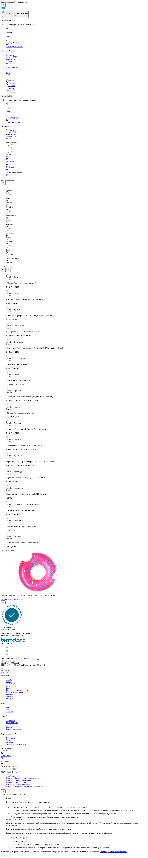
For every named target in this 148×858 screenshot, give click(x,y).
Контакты (9, 725)
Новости (9, 727)
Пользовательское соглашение (17, 782)
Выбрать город (7, 267)
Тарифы (9, 680)
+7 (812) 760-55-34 (13, 43)
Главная (11, 80)
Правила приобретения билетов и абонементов (24, 786)
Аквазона (9, 694)
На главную (18, 599)
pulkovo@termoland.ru (14, 47)
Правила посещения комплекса (18, 784)
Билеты (11, 83)
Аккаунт (11, 88)
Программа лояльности (15, 692)
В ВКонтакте (11, 162)
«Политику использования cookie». (113, 852)
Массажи (9, 712)
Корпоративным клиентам (16, 744)
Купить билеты (12, 67)
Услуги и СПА (11, 57)
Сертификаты (11, 61)
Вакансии (9, 742)
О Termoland (10, 721)
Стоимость (10, 55)
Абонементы (11, 59)
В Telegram (10, 167)
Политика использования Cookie (18, 780)
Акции (8, 63)
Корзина (11, 86)
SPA (7, 710)
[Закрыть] (3, 791)
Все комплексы (12, 723)
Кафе (8, 688)
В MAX (9, 156)
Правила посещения (14, 729)
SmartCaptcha (11, 776)
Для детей (9, 698)
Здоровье (9, 696)
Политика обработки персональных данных (23, 778)
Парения (9, 707)
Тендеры (9, 740)
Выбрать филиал (8, 551)
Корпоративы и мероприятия (17, 690)
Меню (11, 92)
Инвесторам (10, 738)
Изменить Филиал (8, 51)
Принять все (6, 856)
